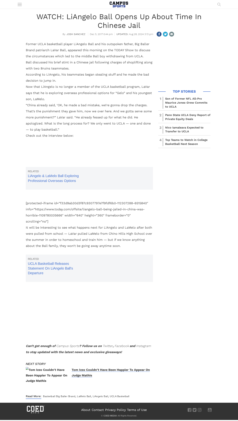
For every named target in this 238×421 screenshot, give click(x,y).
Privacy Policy (115, 410)
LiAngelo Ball (100, 396)
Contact (98, 410)
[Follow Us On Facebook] (189, 409)
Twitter (108, 346)
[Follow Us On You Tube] (210, 409)
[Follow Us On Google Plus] (204, 409)
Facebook (121, 346)
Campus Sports (67, 346)
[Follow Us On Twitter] (194, 409)
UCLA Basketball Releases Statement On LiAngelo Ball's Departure (50, 268)
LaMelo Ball (84, 396)
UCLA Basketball (119, 396)
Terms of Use (137, 410)
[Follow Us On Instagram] (199, 409)
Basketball (49, 396)
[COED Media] (35, 413)
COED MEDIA (110, 416)
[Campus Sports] (119, 4)
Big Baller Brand (65, 396)
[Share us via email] (171, 34)
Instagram (143, 346)
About (85, 410)
